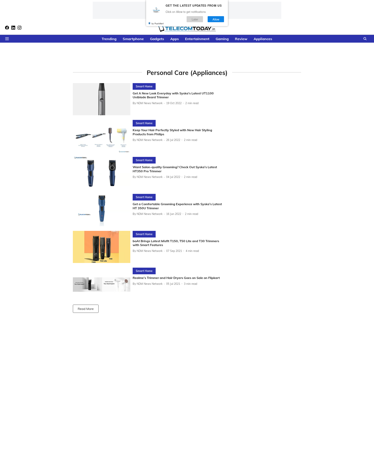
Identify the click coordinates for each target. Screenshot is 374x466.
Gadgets (157, 39)
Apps (174, 39)
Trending (109, 39)
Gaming (222, 39)
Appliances (263, 39)
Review (241, 39)
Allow (216, 19)
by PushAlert (158, 23)
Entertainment (197, 39)
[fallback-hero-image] (103, 99)
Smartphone (133, 39)
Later (195, 19)
